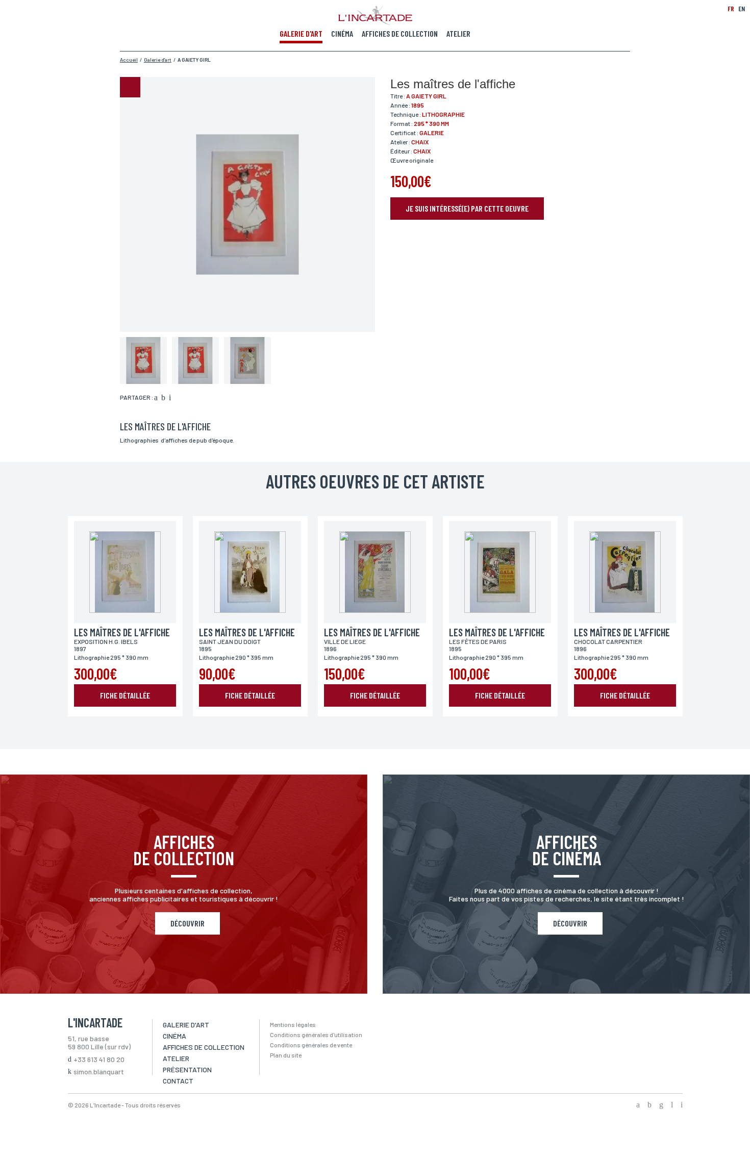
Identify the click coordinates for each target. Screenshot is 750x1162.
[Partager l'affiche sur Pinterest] (170, 398)
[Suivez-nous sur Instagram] (661, 1105)
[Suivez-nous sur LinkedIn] (672, 1105)
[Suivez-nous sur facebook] (638, 1105)
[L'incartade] (375, 22)
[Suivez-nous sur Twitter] (649, 1105)
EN (741, 8)
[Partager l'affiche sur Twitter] (163, 398)
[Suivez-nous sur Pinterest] (682, 1105)
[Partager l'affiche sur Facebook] (156, 398)
